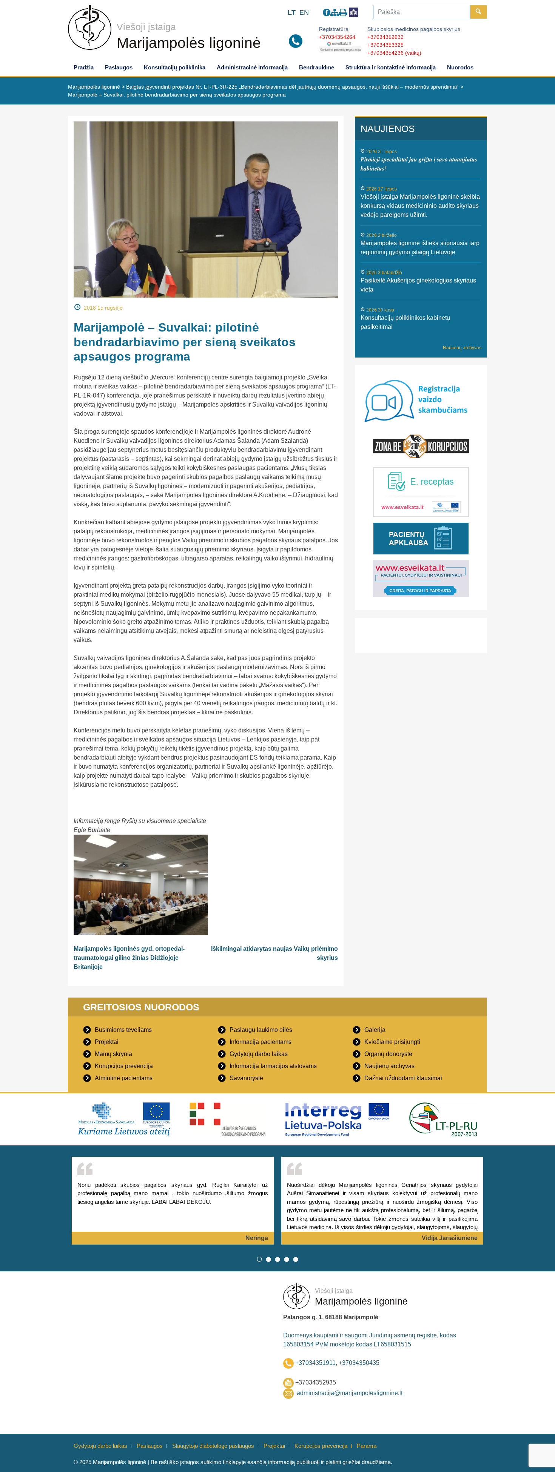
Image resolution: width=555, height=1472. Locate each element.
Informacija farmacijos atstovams (273, 1066)
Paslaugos (119, 67)
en (304, 12)
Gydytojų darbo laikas (259, 1054)
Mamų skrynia (113, 1054)
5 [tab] (295, 1259)
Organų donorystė (388, 1054)
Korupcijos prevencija (124, 1066)
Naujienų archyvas (462, 347)
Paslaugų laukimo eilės (261, 1030)
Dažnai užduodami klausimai (403, 1078)
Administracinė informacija (252, 67)
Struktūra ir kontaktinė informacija (390, 67)
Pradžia (84, 67)
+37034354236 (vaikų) (394, 53)
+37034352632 (385, 37)
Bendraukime (316, 67)
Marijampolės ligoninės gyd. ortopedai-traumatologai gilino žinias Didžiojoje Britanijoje (129, 958)
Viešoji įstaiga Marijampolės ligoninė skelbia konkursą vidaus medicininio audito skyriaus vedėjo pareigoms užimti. (420, 205)
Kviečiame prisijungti (392, 1042)
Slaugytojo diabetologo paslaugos (213, 1446)
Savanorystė (246, 1078)
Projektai (107, 1042)
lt (292, 12)
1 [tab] (259, 1259)
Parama (366, 1446)
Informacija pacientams (260, 1042)
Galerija (374, 1030)
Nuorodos (460, 67)
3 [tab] (277, 1259)
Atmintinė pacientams (124, 1078)
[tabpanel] (173, 1201)
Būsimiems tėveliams (123, 1030)
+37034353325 (385, 45)
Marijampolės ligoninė (189, 43)
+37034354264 (337, 37)
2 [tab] (268, 1259)
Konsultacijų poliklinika (174, 67)
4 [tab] (286, 1259)
